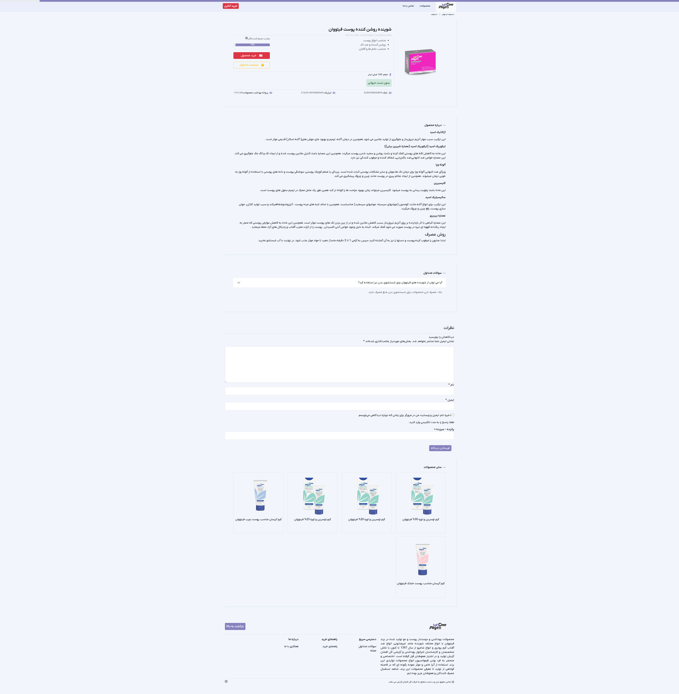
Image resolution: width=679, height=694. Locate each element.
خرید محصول (248, 55)
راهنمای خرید (329, 646)
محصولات (425, 6)
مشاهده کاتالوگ (249, 65)
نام (451, 385)
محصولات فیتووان (448, 14)
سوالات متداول (367, 646)
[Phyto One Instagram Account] (226, 682)
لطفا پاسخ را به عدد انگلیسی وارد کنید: (431, 422)
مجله (373, 650)
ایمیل (449, 400)
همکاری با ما (291, 646)
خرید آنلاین (230, 6)
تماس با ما (408, 6)
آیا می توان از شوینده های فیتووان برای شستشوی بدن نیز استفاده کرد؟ (400, 282)
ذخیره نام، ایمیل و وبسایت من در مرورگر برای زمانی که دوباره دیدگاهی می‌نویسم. (404, 415)
